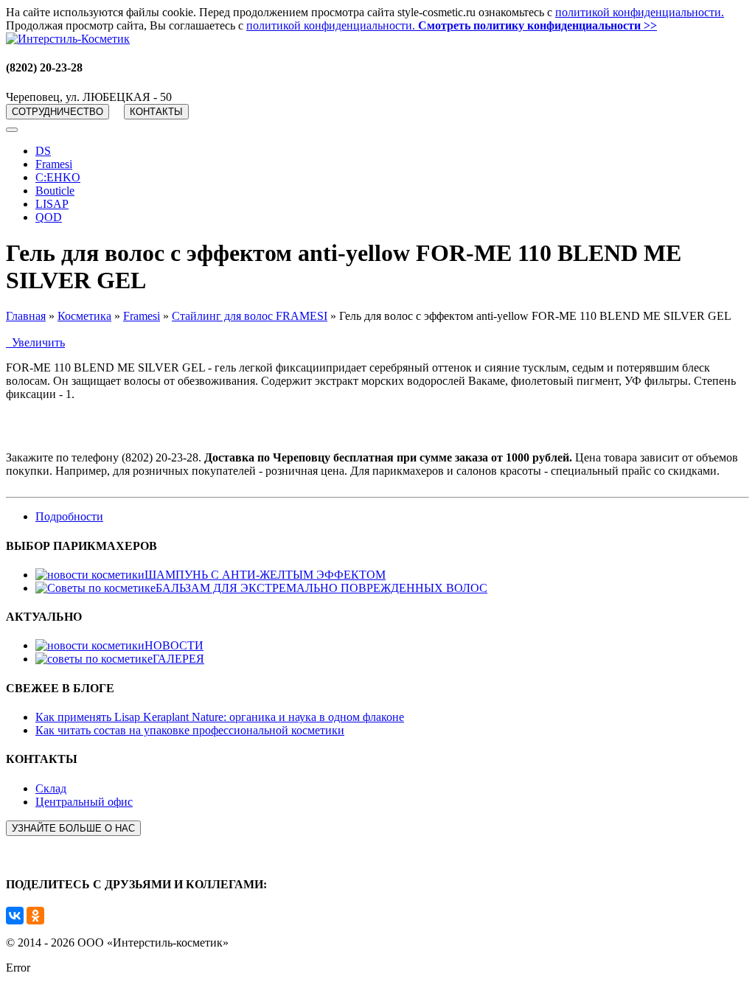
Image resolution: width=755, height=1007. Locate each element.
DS (43, 150)
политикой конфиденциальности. (639, 12)
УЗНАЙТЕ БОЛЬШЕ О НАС (73, 828)
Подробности (69, 516)
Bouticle (54, 190)
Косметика (84, 316)
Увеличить (35, 342)
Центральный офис (84, 801)
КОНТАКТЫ (156, 111)
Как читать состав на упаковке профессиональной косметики (189, 730)
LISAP (52, 204)
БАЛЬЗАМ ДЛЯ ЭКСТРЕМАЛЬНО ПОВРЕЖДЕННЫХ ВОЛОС (321, 588)
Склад (50, 788)
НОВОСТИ (174, 645)
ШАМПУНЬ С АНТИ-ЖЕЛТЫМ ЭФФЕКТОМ (265, 574)
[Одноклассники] (35, 915)
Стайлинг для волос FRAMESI (249, 316)
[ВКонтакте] (15, 915)
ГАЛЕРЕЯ (178, 658)
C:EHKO (57, 177)
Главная (26, 316)
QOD (48, 217)
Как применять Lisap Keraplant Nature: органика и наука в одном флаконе (219, 717)
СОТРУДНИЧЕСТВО (57, 111)
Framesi (53, 164)
